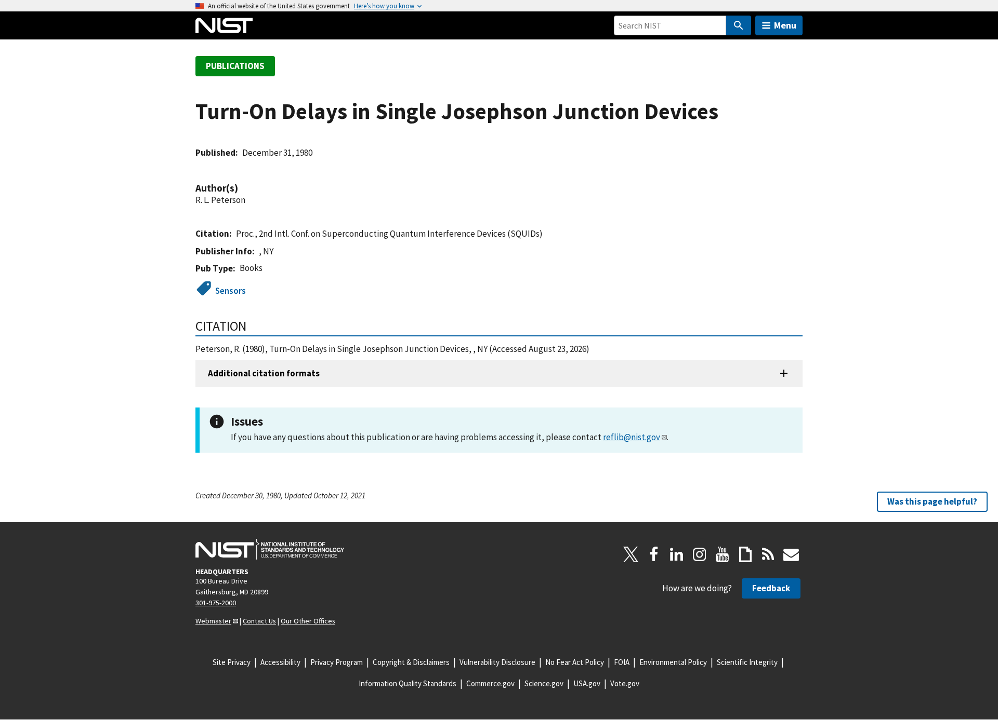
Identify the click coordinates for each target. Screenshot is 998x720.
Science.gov (543, 683)
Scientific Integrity (747, 662)
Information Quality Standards (407, 683)
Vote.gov (624, 683)
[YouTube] (722, 554)
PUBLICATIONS (235, 66)
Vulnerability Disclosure (497, 662)
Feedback (771, 588)
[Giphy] (745, 554)
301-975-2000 (215, 602)
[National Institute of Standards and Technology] (269, 549)
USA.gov (586, 683)
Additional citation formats (264, 373)
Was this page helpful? (932, 501)
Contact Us (259, 621)
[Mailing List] (791, 554)
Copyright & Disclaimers (411, 662)
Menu (785, 25)
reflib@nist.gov (631, 437)
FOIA (621, 662)
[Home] (224, 25)
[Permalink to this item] (243, 188)
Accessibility (280, 662)
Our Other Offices (308, 621)
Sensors (230, 290)
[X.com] (631, 554)
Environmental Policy (673, 662)
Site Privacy (232, 662)
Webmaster (213, 621)
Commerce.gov (490, 683)
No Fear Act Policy (574, 662)
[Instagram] (699, 554)
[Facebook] (653, 554)
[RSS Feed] (768, 554)
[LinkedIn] (676, 554)
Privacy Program (336, 662)
